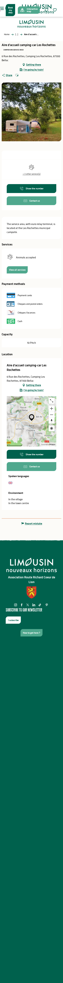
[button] (46, 10)
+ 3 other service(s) (31, 173)
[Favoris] (55, 10)
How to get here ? (31, 632)
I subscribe (13, 620)
